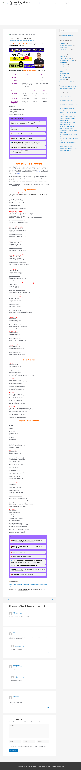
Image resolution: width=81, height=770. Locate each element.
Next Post (53, 599)
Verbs (14, 584)
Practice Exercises (63, 66)
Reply (48, 620)
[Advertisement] (40, 15)
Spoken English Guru (20, 2)
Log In (75, 3)
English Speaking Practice (65, 52)
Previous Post (6, 599)
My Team (48, 766)
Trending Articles (66, 3)
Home (35, 3)
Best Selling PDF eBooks (45, 3)
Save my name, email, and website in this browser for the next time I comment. (28, 746)
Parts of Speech (63, 64)
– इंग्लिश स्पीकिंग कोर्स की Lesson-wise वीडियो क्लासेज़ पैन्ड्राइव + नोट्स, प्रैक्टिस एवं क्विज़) (28, 151)
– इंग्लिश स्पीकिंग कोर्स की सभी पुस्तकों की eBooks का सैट (27, 128)
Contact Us (53, 766)
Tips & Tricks (62, 75)
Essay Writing (62, 56)
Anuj (14, 632)
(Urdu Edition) (22, 138)
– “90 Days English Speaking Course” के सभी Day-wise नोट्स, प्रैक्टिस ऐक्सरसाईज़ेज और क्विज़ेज (26, 122)
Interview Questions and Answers (67, 60)
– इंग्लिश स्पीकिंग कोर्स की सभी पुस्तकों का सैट (24, 147)
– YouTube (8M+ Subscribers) (22, 156)
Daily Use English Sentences (65, 45)
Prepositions (19, 584)
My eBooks (33, 766)
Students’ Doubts (41, 766)
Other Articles (62, 62)
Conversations (62, 43)
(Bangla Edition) (23, 133)
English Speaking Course (21, 40)
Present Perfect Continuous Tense (67, 116)
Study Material (56, 3)
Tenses (10, 584)
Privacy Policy (60, 766)
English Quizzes (63, 47)
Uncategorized (62, 79)
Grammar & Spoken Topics (65, 58)
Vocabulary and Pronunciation (66, 81)
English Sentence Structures (65, 146)
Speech (61, 71)
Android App (20, 766)
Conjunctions (26, 584)
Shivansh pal (16, 696)
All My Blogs (27, 766)
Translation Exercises (64, 77)
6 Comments (12, 40)
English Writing (62, 54)
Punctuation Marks (34, 584)
